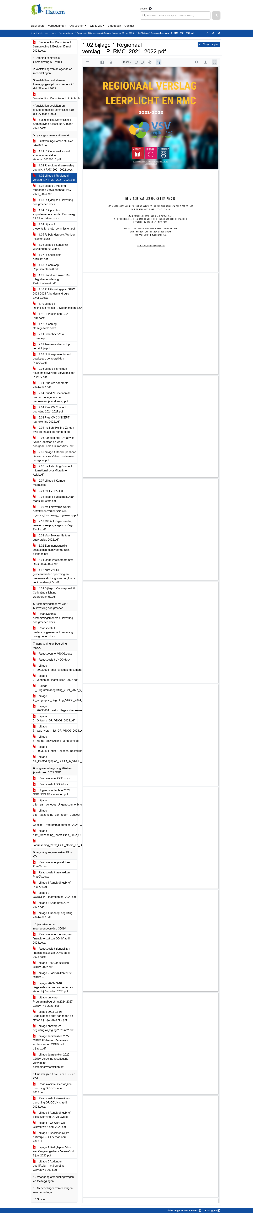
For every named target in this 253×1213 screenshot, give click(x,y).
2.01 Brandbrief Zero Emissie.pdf (48, 336)
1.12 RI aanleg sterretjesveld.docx (45, 326)
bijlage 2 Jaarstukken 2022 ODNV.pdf (52, 975)
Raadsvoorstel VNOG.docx (55, 653)
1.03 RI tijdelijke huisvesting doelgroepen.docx (53, 202)
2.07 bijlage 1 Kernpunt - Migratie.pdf (51, 482)
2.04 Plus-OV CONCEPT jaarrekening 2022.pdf (51, 419)
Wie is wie (96, 25)
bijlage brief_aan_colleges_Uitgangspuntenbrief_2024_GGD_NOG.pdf (55, 802)
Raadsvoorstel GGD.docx (54, 778)
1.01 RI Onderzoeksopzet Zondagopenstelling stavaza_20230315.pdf (51, 155)
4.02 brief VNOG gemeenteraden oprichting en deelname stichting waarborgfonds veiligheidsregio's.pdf (54, 576)
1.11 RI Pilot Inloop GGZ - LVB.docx (51, 315)
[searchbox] (175, 15)
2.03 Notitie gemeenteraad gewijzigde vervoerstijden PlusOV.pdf (52, 358)
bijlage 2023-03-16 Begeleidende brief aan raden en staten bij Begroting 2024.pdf (53, 987)
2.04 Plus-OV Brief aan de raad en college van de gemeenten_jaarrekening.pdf (52, 397)
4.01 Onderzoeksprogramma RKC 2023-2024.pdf (53, 561)
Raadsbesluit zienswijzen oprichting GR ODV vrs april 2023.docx (51, 1102)
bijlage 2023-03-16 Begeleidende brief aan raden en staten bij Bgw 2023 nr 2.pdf (53, 1015)
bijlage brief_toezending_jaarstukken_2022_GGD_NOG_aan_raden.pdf (55, 832)
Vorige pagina (210, 44)
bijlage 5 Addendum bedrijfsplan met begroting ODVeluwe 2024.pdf (49, 1165)
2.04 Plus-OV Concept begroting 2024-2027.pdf (49, 409)
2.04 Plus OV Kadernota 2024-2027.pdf (50, 385)
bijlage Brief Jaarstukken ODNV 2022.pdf (51, 965)
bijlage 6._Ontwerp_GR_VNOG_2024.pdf (54, 718)
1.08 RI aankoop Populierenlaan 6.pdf (46, 267)
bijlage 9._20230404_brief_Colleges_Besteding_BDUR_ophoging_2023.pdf (55, 748)
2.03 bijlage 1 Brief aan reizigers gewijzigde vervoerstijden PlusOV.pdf (54, 372)
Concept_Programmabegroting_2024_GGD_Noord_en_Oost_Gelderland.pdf (55, 824)
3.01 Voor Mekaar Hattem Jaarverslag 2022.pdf (51, 537)
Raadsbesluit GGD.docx (53, 784)
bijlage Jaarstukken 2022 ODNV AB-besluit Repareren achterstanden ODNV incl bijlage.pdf (51, 1042)
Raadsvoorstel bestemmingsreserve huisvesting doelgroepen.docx (53, 618)
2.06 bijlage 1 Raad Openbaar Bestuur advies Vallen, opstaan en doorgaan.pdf (54, 456)
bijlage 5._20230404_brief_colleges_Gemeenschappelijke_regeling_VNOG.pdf (55, 708)
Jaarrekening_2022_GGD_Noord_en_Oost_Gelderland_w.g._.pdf (55, 845)
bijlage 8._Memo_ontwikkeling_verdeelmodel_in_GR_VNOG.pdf (55, 738)
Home (53, 33)
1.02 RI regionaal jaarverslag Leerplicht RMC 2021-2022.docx (53, 167)
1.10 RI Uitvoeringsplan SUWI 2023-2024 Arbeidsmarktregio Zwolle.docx (54, 293)
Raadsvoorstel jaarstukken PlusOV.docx (52, 864)
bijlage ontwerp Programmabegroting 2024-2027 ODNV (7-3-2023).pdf (53, 1001)
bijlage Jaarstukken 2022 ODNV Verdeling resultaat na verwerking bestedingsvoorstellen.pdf (51, 1060)
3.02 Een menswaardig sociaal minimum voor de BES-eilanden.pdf (52, 549)
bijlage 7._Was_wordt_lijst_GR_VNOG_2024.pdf (55, 728)
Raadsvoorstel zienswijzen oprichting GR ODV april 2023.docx (52, 1088)
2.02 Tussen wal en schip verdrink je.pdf (51, 346)
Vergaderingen (57, 25)
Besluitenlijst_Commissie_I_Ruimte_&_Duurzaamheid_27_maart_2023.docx (55, 98)
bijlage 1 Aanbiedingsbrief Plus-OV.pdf (52, 884)
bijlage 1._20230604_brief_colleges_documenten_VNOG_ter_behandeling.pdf (55, 667)
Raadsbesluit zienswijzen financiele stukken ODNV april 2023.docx (51, 952)
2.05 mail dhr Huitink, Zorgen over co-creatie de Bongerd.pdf (53, 429)
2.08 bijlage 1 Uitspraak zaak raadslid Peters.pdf (53, 498)
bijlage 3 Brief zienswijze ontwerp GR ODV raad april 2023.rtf (51, 1137)
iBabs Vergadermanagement (182, 1210)
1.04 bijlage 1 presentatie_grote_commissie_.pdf (54, 226)
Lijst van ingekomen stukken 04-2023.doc (53, 143)
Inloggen (212, 1210)
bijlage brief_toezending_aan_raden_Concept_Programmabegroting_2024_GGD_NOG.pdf (55, 812)
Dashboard (38, 25)
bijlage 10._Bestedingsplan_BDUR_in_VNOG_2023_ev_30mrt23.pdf (55, 759)
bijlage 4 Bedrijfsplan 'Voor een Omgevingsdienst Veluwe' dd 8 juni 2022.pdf (53, 1151)
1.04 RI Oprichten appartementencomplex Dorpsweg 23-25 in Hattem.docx (54, 214)
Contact (129, 25)
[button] (216, 15)
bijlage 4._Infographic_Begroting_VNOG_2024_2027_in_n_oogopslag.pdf (55, 698)
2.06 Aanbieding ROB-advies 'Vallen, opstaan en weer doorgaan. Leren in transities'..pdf (53, 442)
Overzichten (77, 25)
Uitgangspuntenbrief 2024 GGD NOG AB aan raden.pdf (51, 792)
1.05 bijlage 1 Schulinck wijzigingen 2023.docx (50, 246)
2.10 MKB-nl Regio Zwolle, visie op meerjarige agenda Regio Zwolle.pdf (53, 525)
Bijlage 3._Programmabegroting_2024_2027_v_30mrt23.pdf (55, 688)
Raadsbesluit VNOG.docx (54, 659)
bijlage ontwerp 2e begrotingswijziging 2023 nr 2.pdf (53, 1028)
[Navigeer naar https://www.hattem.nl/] (48, 13)
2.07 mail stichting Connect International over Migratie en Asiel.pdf (52, 470)
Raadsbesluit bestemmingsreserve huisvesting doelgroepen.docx (53, 632)
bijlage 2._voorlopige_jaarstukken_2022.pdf (55, 677)
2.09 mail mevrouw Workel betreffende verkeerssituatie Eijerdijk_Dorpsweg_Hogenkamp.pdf (55, 511)
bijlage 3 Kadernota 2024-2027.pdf (51, 905)
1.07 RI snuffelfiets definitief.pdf (47, 256)
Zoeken (144, 8)
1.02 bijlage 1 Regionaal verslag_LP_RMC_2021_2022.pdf (54, 177)
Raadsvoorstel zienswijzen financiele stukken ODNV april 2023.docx (52, 938)
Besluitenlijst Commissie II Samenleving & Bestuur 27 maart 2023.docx (53, 123)
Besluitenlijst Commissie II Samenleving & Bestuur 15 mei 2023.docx (52, 46)
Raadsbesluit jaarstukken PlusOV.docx (51, 874)
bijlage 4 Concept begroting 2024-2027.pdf (52, 915)
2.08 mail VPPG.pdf (50, 490)
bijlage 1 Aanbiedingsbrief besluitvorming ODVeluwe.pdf (52, 1114)
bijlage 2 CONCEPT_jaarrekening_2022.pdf (54, 894)
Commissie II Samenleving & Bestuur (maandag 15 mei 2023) (105, 33)
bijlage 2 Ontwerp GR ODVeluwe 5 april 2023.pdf (49, 1124)
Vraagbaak (114, 25)
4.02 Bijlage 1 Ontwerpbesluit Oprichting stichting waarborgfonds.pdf (54, 592)
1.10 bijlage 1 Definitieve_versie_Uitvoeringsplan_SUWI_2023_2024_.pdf (55, 305)
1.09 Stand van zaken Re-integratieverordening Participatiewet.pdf (51, 279)
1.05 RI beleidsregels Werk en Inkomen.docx (54, 236)
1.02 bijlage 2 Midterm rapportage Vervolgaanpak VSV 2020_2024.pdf (52, 189)
